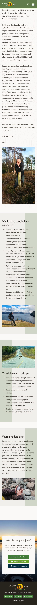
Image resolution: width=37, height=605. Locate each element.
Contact (29, 592)
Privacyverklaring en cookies (15, 592)
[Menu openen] (33, 4)
